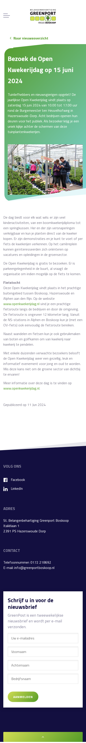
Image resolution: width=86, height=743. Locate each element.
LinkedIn (17, 488)
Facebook (18, 479)
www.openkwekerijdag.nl (21, 303)
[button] (45, 169)
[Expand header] (6, 15)
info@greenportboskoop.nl (34, 567)
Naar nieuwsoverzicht (30, 38)
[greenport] (43, 16)
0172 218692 (40, 562)
